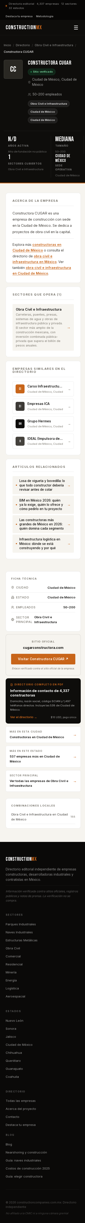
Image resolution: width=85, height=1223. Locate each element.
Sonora (11, 1028)
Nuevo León (14, 1020)
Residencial (14, 964)
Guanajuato (14, 1069)
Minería (11, 972)
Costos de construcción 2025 (28, 1168)
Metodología (44, 16)
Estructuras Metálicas (22, 940)
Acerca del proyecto (21, 1109)
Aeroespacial (15, 996)
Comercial (13, 956)
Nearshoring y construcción (26, 1152)
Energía (11, 980)
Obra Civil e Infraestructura (54, 45)
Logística (12, 988)
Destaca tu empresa (19, 16)
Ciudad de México (42, 111)
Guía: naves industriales (23, 1160)
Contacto (12, 1117)
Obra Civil (13, 948)
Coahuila (12, 1077)
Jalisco (11, 1036)
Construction (24, 27)
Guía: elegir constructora (24, 1176)
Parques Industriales (21, 924)
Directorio (23, 45)
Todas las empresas (21, 1101)
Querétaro (13, 1060)
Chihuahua (14, 1052)
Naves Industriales (19, 932)
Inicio (7, 45)
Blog (9, 1144)
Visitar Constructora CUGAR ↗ (43, 659)
